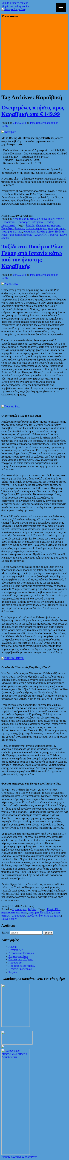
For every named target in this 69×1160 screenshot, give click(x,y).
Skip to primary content (14, 2)
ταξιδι (57, 915)
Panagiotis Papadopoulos (44, 122)
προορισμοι (15, 234)
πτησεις (27, 234)
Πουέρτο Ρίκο (35, 915)
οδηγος (5, 915)
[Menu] (61, 7)
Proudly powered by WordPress (19, 1156)
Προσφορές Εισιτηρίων (30, 221)
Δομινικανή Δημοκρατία (39, 228)
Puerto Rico (53, 909)
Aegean (12, 946)
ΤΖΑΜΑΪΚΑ (41, 234)
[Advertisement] (34, 55)
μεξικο (50, 231)
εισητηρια (59, 228)
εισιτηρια (6, 231)
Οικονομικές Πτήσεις (51, 218)
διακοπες (20, 228)
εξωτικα (17, 231)
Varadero (41, 225)
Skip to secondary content (15, 6)
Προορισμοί (8, 221)
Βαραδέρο (7, 228)
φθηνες (54, 234)
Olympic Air (15, 949)
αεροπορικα (54, 225)
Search (5, 932)
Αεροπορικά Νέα (18, 956)
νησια (56, 912)
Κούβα (41, 231)
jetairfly (30, 225)
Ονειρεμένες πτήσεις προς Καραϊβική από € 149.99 (32, 110)
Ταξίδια (32, 909)
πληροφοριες (18, 915)
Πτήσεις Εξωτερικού (20, 968)
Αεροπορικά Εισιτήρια (25, 218)
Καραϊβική (29, 231)
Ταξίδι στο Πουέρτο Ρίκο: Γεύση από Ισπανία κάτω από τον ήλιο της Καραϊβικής (32, 256)
